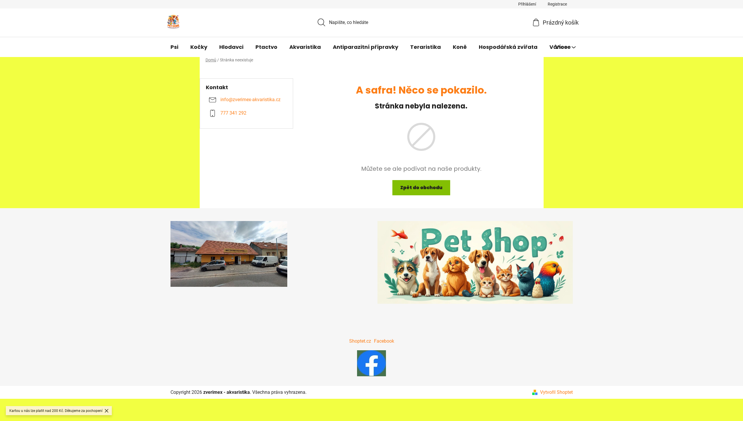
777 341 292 (233, 113)
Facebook (384, 341)
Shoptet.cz (360, 341)
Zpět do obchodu (421, 187)
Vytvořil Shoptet (556, 392)
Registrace (557, 4)
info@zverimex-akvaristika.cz (250, 100)
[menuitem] (174, 47)
